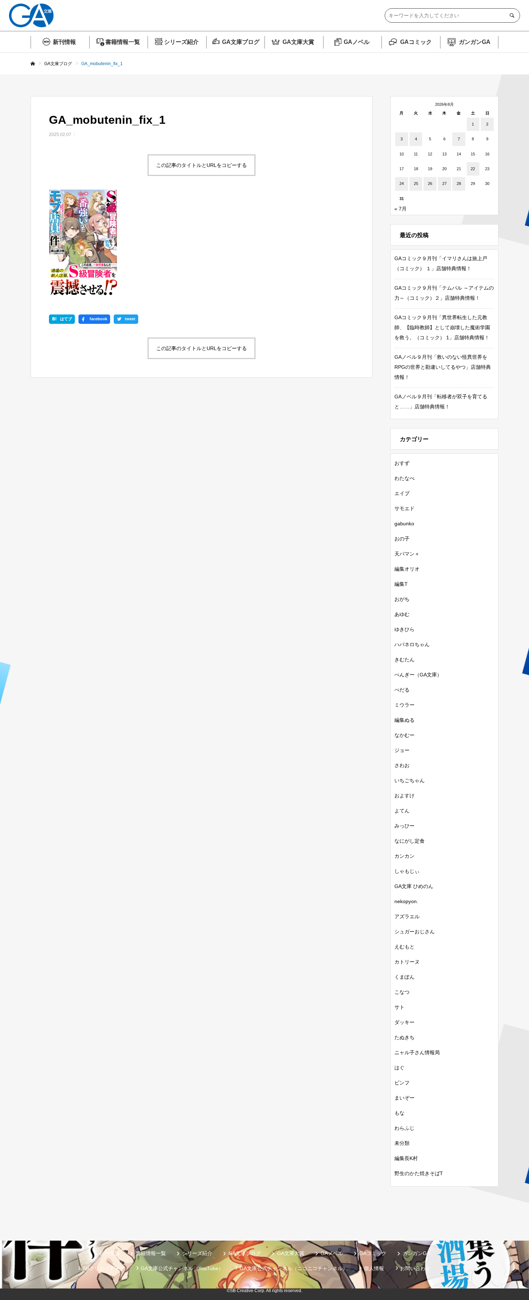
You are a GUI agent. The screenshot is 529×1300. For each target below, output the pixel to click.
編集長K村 (406, 1158)
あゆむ (402, 614)
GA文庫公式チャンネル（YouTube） (182, 1268)
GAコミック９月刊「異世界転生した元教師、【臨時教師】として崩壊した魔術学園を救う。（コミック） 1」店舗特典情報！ (442, 327)
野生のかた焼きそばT (418, 1173)
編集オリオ (407, 569)
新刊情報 (64, 42)
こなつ (402, 992)
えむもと (404, 947)
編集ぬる (404, 720)
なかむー (404, 735)
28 (459, 183)
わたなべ (404, 478)
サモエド (404, 508)
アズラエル (407, 916)
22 (473, 169)
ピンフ (402, 1083)
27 (444, 183)
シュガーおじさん (414, 931)
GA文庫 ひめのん (413, 886)
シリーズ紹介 (181, 42)
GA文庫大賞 (298, 42)
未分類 (402, 1143)
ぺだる (402, 690)
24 (401, 183)
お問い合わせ (415, 1268)
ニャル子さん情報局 (417, 1052)
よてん (402, 811)
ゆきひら (404, 629)
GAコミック (416, 42)
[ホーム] (33, 64)
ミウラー (404, 705)
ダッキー (404, 1022)
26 (430, 183)
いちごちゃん (409, 780)
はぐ (399, 1067)
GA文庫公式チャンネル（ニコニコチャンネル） (294, 1268)
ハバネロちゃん (412, 644)
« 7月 (400, 209)
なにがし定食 (409, 841)
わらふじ (404, 1128)
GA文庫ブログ (240, 42)
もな (399, 1113)
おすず (402, 463)
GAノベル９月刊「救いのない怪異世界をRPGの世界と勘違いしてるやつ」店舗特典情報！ (442, 367)
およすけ (404, 795)
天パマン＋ (407, 554)
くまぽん (404, 977)
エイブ (402, 493)
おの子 (402, 539)
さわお (402, 765)
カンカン (404, 856)
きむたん (404, 659)
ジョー (402, 750)
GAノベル (357, 42)
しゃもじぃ (407, 871)
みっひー (404, 826)
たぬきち (404, 1037)
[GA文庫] (31, 15)
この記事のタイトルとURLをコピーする (201, 165)
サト (399, 1007)
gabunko (404, 523)
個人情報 (374, 1268)
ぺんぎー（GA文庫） (418, 675)
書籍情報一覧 (122, 42)
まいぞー (404, 1098)
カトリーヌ (407, 962)
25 (416, 183)
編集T (401, 584)
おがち (402, 599)
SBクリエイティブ (104, 1268)
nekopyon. (406, 901)
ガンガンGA (474, 42)
